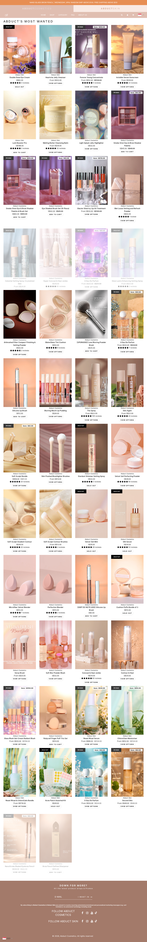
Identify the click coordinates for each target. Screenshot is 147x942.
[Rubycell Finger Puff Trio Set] (55, 710)
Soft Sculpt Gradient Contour (19, 542)
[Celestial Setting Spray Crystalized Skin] (19, 248)
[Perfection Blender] (55, 579)
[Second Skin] (127, 772)
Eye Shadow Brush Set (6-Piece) (55, 208)
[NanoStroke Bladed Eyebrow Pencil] (19, 834)
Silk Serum (127, 542)
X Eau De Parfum (127, 342)
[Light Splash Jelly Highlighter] (91, 115)
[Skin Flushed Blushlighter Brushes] (55, 448)
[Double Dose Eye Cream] (19, 49)
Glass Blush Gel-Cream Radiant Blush (19, 738)
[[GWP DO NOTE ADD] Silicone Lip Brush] (91, 579)
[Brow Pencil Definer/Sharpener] (55, 834)
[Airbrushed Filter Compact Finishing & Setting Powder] (19, 314)
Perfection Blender (55, 607)
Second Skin (127, 800)
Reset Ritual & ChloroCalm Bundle (20, 800)
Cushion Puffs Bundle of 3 (127, 607)
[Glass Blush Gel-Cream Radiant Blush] (19, 710)
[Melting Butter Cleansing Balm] (55, 115)
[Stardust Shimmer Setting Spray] (91, 448)
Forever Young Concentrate (91, 77)
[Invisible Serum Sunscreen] (127, 49)
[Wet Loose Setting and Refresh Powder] (127, 180)
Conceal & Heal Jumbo (91, 673)
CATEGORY (62, 15)
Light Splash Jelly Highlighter (91, 143)
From (55, 80)
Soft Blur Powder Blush (55, 673)
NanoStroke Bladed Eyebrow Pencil (19, 862)
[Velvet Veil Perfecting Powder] (127, 448)
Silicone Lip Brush (19, 411)
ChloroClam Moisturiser (127, 738)
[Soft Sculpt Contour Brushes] (55, 513)
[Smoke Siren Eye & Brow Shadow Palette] (127, 115)
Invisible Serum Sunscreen (127, 77)
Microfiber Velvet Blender (19, 607)
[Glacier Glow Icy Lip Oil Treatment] (91, 180)
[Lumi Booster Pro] (19, 115)
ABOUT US (82, 15)
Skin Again (127, 411)
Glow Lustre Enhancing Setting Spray (127, 277)
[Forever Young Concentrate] (91, 49)
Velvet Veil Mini (91, 542)
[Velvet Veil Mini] (91, 513)
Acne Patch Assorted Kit (55, 800)
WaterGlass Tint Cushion (55, 342)
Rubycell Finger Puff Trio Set (56, 738)
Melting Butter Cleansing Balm (55, 143)
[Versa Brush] (19, 644)
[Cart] (133, 14)
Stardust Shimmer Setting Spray (91, 476)
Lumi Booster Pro (20, 143)
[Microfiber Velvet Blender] (19, 579)
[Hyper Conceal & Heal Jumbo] (55, 248)
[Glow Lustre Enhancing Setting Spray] (127, 248)
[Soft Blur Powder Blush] (55, 644)
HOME (43, 15)
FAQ (73, 15)
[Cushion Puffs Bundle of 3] (127, 579)
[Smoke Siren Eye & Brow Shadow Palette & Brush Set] (19, 180)
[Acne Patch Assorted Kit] (55, 772)
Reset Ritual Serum (91, 738)
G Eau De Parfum (91, 277)
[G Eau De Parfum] (91, 248)
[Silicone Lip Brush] (19, 382)
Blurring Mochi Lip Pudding (55, 411)
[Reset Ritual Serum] (91, 710)
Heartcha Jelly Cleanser (55, 77)
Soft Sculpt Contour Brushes (56, 542)
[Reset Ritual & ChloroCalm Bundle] (19, 772)
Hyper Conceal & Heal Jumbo (55, 277)
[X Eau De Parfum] (127, 314)
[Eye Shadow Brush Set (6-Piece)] (55, 180)
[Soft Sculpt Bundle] (19, 448)
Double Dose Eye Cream (20, 77)
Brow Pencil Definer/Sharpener (56, 862)
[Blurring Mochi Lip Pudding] (55, 382)
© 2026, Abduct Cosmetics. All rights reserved (72, 936)
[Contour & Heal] (127, 644)
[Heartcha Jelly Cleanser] (55, 49)
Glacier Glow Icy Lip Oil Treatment (91, 208)
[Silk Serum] (127, 513)
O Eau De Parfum (91, 800)
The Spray (91, 411)
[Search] (122, 14)
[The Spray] (91, 382)
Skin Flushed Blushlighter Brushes (55, 476)
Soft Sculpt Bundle (19, 476)
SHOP (52, 15)
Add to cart (19, 152)
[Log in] (127, 14)
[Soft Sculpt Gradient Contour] (19, 513)
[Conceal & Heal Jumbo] (91, 644)
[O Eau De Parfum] (91, 772)
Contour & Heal (127, 673)
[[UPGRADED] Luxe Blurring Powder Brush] (91, 314)
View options (55, 83)
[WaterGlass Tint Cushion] (55, 314)
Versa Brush (20, 673)
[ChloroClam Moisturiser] (127, 710)
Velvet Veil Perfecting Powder (127, 476)
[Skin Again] (127, 382)
